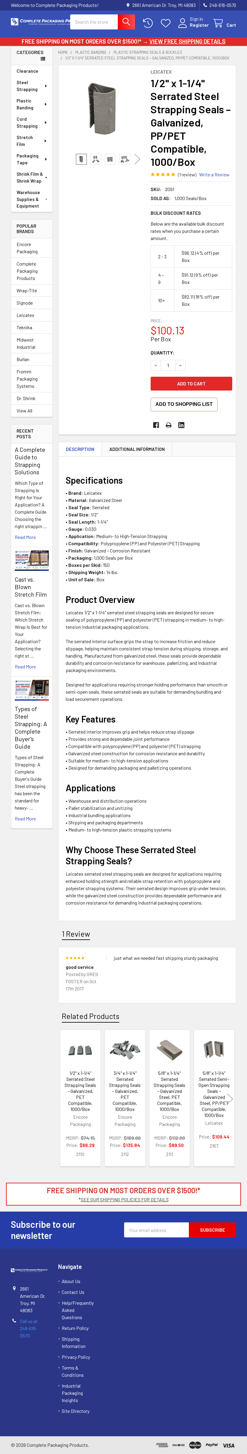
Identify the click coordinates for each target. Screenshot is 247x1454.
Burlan (23, 359)
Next (137, 159)
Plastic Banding (25, 104)
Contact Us (73, 1292)
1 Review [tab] (76, 933)
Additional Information (137, 449)
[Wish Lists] (167, 23)
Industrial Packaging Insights (72, 1393)
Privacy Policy (76, 1357)
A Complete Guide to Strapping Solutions (30, 461)
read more (25, 537)
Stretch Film (25, 141)
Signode (25, 303)
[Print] (168, 425)
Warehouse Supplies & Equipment (28, 199)
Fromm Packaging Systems (27, 379)
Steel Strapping (27, 86)
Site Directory (75, 1411)
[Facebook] (156, 425)
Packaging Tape (28, 159)
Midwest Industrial (26, 343)
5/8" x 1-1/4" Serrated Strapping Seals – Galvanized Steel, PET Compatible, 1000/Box (169, 1091)
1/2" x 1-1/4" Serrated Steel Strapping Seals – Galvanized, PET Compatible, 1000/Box (80, 1091)
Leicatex (25, 315)
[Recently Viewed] (149, 23)
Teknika (24, 327)
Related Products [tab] (90, 1016)
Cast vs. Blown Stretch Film (31, 587)
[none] (103, 109)
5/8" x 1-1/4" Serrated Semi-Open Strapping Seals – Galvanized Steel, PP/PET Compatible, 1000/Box (214, 1094)
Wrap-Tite (27, 290)
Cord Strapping (27, 122)
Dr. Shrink (26, 398)
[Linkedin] (181, 425)
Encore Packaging (27, 247)
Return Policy (75, 1328)
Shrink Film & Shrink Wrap (30, 177)
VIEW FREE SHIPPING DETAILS (187, 41)
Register (199, 25)
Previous (68, 159)
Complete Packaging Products (27, 271)
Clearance (27, 71)
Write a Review (214, 174)
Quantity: (162, 352)
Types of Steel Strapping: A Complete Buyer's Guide (31, 727)
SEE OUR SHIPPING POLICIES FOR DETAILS (125, 1199)
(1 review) (187, 174)
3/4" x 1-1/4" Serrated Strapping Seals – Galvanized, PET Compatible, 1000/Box (125, 1091)
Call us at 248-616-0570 (29, 1328)
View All (24, 410)
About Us (71, 1281)
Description (80, 449)
